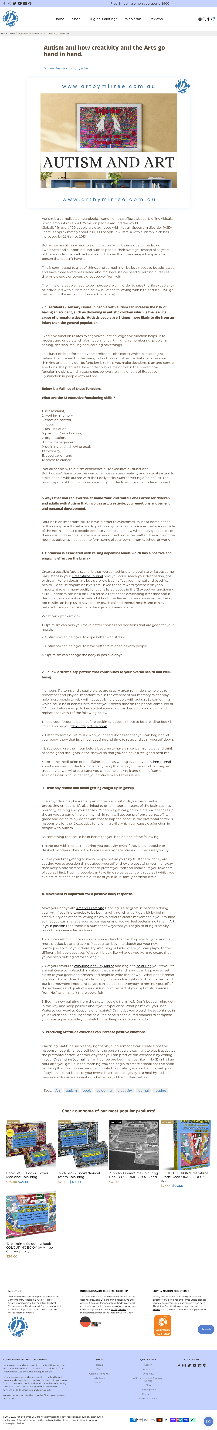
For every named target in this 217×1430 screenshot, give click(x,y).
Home (59, 19)
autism (71, 1090)
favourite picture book (89, 726)
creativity (125, 1090)
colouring (144, 966)
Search (148, 1365)
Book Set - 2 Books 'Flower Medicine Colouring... (27, 1175)
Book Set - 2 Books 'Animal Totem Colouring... (79, 1175)
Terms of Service (148, 1398)
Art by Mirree (118, 1309)
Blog (148, 1385)
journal (143, 1090)
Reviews (156, 19)
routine (160, 1090)
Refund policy (148, 1389)
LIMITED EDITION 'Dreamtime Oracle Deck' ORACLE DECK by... (184, 1177)
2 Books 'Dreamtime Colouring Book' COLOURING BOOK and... (134, 1175)
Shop (76, 19)
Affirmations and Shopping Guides (148, 1379)
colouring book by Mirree (94, 966)
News (12, 33)
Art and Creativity (90, 908)
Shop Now (148, 1373)
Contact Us (148, 1394)
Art (57, 1090)
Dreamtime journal (156, 762)
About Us (148, 1369)
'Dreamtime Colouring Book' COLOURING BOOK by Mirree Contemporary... (29, 1247)
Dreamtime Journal (87, 576)
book (87, 1090)
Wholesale (133, 19)
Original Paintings (102, 19)
